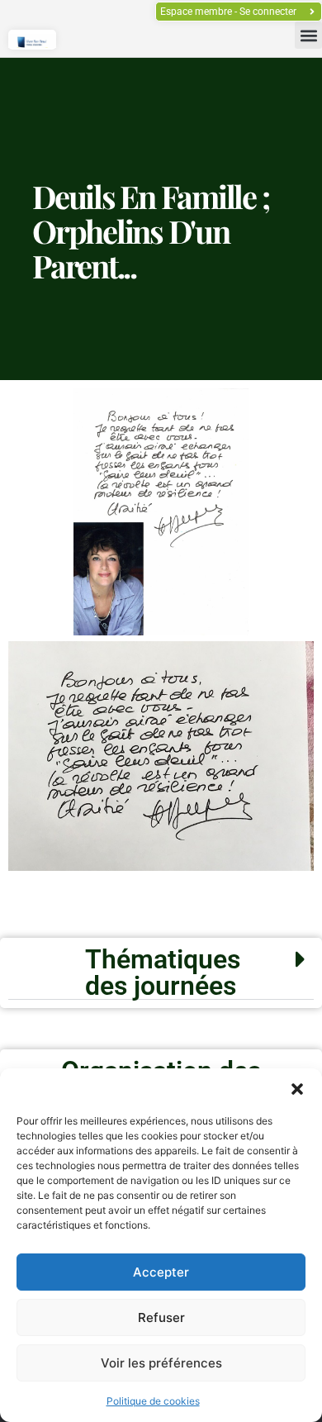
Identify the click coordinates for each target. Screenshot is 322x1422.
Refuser (161, 1317)
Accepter (161, 1272)
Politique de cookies (153, 1401)
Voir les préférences (161, 1363)
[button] (297, 1089)
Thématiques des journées (162, 972)
